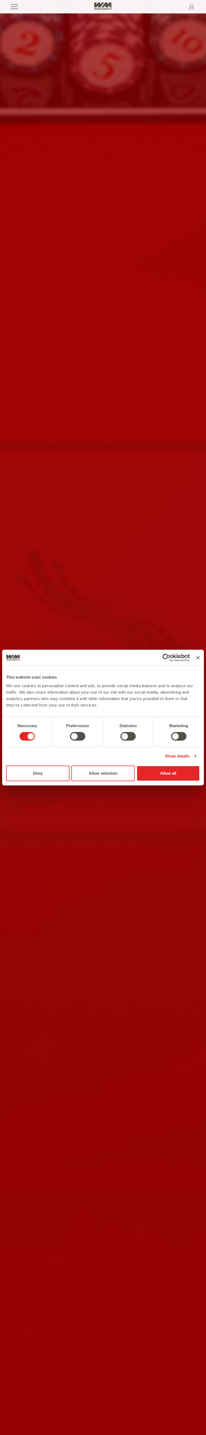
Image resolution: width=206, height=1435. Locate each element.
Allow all (168, 773)
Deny (38, 773)
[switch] (77, 736)
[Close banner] (198, 658)
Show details (177, 756)
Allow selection (103, 773)
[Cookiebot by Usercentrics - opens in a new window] (166, 658)
